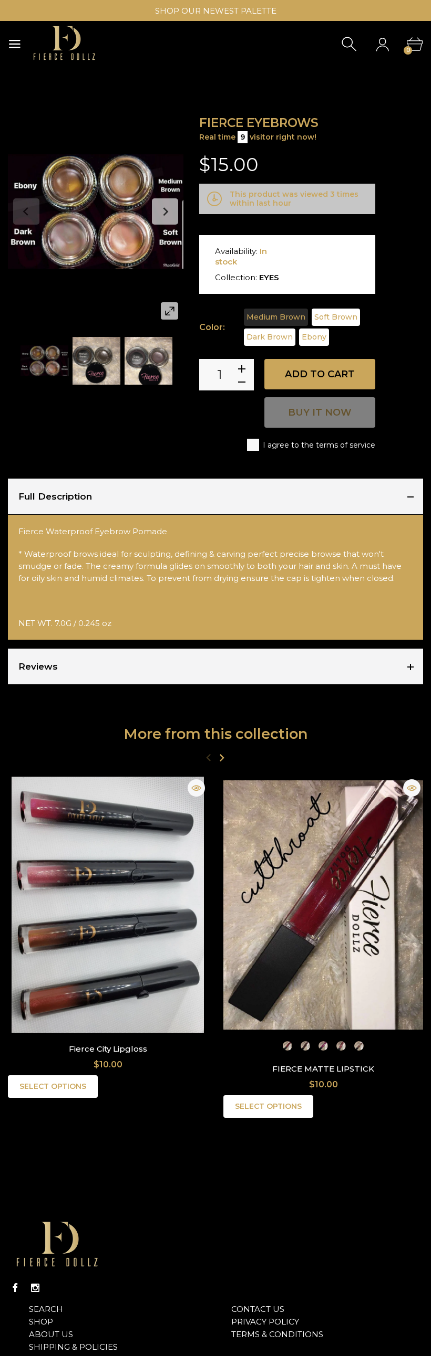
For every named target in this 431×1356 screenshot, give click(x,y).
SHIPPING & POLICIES (73, 1347)
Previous (26, 211)
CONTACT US (257, 1309)
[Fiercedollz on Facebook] (15, 1288)
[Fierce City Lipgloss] (108, 905)
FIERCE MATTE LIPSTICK (323, 1069)
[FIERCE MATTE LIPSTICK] (323, 905)
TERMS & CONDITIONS (277, 1334)
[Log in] (382, 44)
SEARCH (46, 1309)
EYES (269, 277)
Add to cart (320, 374)
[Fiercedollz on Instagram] (35, 1288)
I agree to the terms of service (319, 445)
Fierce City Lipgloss (108, 1049)
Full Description (55, 496)
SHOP (41, 1322)
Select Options (52, 1086)
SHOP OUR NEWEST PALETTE (215, 11)
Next (165, 211)
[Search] (350, 44)
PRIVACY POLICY (265, 1322)
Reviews (38, 666)
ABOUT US (51, 1334)
